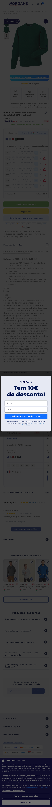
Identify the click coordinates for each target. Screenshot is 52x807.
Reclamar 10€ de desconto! (26, 416)
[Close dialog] (48, 378)
